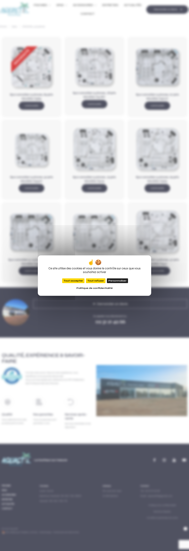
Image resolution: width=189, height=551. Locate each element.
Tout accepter (73, 280)
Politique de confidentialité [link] (94, 288)
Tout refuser (95, 280)
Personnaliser (117, 280)
